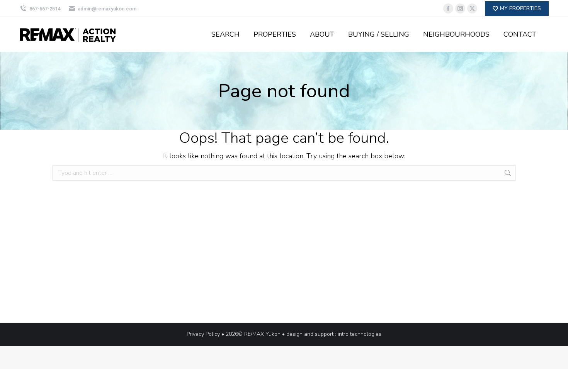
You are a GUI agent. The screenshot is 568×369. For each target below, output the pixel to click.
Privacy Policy (203, 334)
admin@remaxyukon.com (107, 9)
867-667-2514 (44, 9)
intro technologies (359, 334)
